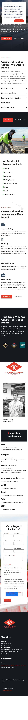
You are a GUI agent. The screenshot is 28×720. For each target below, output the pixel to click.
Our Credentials (18, 296)
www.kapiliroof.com (7, 690)
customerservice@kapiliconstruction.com (13, 665)
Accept (18, 20)
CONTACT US (6, 38)
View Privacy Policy (8, 564)
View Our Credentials (19, 38)
